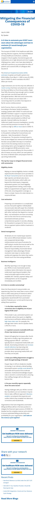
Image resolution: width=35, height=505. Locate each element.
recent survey (5, 88)
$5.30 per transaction (11, 176)
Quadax (6, 35)
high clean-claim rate (11, 321)
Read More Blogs (9, 498)
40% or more (18, 127)
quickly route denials (24, 368)
